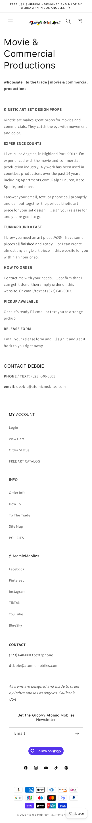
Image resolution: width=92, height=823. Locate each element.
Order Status (19, 450)
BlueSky (15, 625)
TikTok (14, 602)
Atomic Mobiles (37, 815)
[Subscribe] (77, 733)
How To (15, 504)
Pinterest (16, 580)
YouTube (16, 614)
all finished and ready (34, 243)
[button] (10, 21)
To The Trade (19, 515)
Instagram (17, 591)
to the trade (36, 82)
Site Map (16, 526)
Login (13, 427)
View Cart (16, 439)
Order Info (17, 492)
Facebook (17, 569)
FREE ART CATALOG (24, 461)
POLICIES (16, 537)
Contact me (14, 277)
